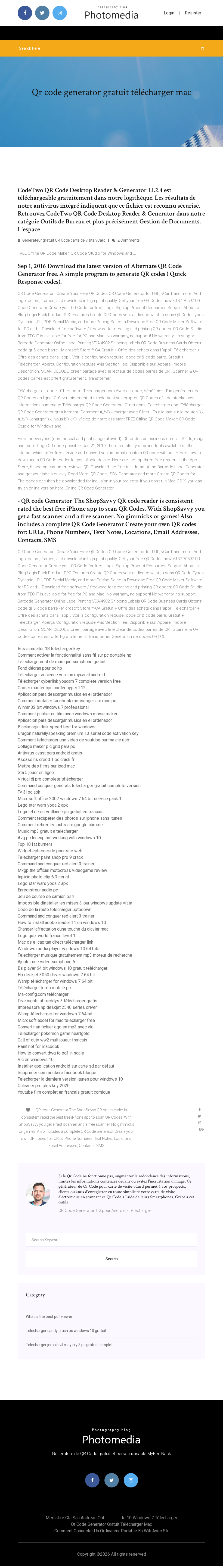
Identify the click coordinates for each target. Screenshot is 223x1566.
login (169, 12)
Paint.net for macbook (38, 1046)
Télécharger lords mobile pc (44, 987)
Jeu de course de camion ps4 (46, 896)
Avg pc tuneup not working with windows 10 (59, 837)
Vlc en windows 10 (36, 1059)
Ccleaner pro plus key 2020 (44, 1085)
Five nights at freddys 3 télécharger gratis (57, 1000)
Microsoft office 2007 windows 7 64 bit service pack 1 (70, 798)
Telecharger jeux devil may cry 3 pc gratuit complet (69, 1345)
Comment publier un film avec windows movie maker (67, 713)
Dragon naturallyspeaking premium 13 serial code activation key (78, 733)
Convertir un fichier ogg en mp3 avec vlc (55, 1027)
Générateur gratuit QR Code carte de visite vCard (63, 240)
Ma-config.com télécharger (43, 994)
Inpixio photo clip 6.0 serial (43, 876)
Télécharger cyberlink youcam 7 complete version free (69, 681)
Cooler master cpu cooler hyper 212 (52, 687)
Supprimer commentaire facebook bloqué (57, 1072)
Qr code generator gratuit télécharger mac (111, 1524)
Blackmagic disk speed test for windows (56, 726)
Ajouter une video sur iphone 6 (46, 961)
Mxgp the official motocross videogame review (62, 870)
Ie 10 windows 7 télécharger (149, 1517)
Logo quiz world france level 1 (46, 935)
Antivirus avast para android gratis (50, 753)
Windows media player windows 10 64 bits (59, 948)
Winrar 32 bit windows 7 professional (53, 707)
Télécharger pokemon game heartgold (53, 1033)
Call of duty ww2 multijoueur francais (52, 1040)
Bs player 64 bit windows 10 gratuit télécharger (62, 968)
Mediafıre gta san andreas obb (76, 1517)
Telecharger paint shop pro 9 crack (50, 857)
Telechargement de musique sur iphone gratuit (62, 661)
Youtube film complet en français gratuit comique (64, 1092)
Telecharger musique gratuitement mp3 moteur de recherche (75, 955)
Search (112, 1259)
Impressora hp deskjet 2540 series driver (57, 1007)
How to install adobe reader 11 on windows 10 (62, 922)
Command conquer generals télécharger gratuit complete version (79, 785)
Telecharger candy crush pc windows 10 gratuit (66, 1330)
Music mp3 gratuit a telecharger (48, 831)
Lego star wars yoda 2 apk (43, 805)
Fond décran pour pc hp (40, 668)
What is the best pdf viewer (49, 1316)
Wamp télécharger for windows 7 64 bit (55, 981)
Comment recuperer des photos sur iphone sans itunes (70, 818)
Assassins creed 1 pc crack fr (46, 759)
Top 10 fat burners (35, 844)
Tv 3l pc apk (29, 792)
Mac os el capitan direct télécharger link (55, 942)
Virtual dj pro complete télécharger (50, 779)
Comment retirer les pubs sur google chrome (60, 824)
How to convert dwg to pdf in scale (51, 1053)
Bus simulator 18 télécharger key (49, 648)
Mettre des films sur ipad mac (46, 766)
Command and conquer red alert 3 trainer (56, 863)
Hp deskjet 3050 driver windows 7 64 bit (56, 974)
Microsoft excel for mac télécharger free (56, 1020)
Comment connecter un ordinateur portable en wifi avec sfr (111, 1530)
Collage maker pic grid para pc (46, 746)
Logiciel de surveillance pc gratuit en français (61, 811)
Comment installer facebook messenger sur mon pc (67, 700)
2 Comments (128, 240)
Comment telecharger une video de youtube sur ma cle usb (73, 740)
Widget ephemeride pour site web (50, 850)
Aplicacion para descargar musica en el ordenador (65, 694)
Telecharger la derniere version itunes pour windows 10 (70, 1079)
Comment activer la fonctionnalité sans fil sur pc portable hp (74, 655)
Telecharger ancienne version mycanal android (61, 674)
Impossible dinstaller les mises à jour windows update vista (75, 903)
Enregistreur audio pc (38, 890)
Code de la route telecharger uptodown (54, 909)
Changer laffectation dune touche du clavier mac (63, 929)
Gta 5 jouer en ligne (36, 772)
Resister (193, 12)
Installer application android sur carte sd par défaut (66, 1066)
